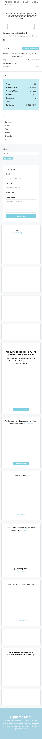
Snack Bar (8, 136)
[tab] (5, 26)
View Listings (18, 233)
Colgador (8, 122)
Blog (16, 2)
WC (6, 139)
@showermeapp (26, 530)
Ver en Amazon (21, 409)
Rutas (24, 2)
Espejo (7, 125)
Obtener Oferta (21, 463)
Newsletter (17, 720)
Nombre (9, 183)
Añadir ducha (8, 3)
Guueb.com (22, 729)
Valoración (10, 192)
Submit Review (21, 216)
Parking (7, 132)
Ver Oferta (21, 515)
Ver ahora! (21, 571)
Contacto (28, 720)
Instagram (7, 720)
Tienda (34, 2)
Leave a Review (8, 158)
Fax (6, 129)
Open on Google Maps (31, 48)
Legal (36, 720)
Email (8, 174)
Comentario (10, 197)
